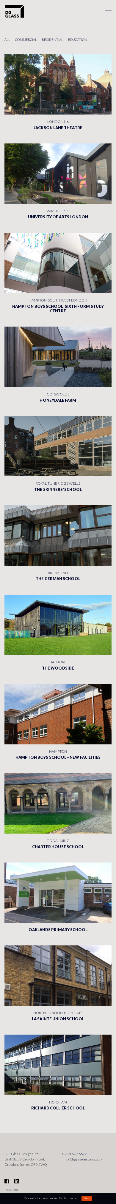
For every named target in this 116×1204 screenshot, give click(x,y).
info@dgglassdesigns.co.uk (82, 1159)
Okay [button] (87, 1198)
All (7, 39)
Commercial (26, 39)
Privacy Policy (11, 1189)
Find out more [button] (67, 1198)
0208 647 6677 (74, 1154)
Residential (52, 39)
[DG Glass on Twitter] (18, 1181)
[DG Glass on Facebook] (9, 1181)
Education (77, 39)
